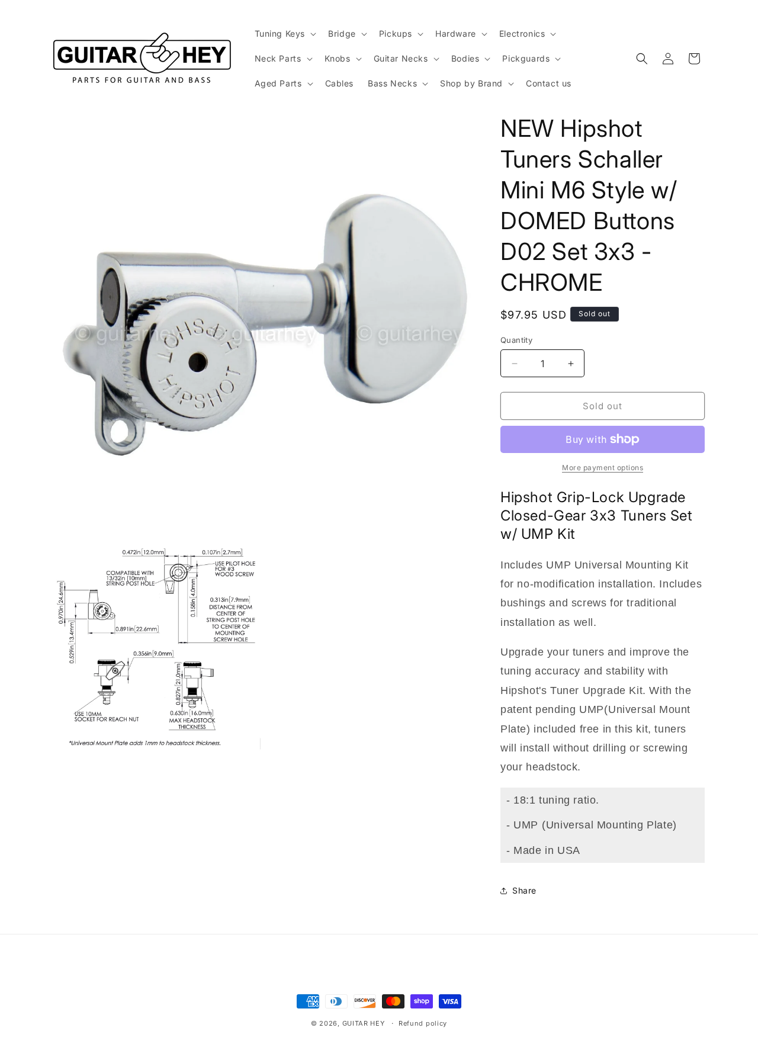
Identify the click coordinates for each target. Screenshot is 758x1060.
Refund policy (423, 1023)
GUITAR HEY (363, 1023)
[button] (285, 33)
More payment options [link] (602, 467)
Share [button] (524, 890)
